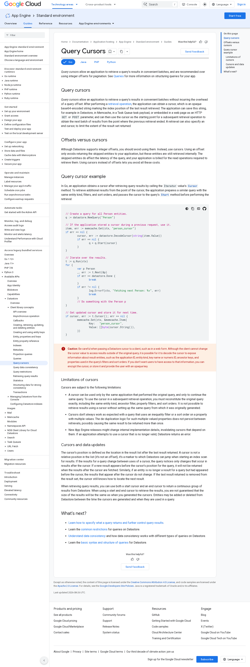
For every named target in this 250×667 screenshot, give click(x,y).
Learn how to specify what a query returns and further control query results (115, 523)
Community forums (114, 614)
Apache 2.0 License (67, 586)
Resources (65, 23)
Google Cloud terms (111, 651)
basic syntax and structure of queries (104, 542)
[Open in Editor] (199, 209)
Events (205, 620)
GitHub (156, 614)
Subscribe (207, 659)
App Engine (21, 15)
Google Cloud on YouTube (216, 632)
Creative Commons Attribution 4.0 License (153, 582)
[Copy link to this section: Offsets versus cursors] (111, 140)
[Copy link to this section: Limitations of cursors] (101, 380)
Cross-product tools (98, 4)
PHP (96, 62)
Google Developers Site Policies (117, 586)
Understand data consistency (87, 536)
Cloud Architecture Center (167, 632)
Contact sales (61, 632)
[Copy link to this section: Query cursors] (94, 90)
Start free (235, 15)
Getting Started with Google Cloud (171, 620)
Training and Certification (166, 638)
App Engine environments (95, 23)
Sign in (241, 4)
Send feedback (194, 51)
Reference (45, 23)
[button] (24, 76)
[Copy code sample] (193, 209)
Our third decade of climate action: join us (150, 651)
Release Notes (111, 626)
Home (64, 41)
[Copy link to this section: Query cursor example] (109, 177)
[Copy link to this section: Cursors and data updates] (109, 445)
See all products (63, 614)
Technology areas (62, 4)
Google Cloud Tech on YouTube (219, 638)
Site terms (91, 651)
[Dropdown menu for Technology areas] (77, 4)
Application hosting (103, 41)
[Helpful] (200, 42)
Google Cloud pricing (65, 620)
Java (83, 62)
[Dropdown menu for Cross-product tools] (115, 4)
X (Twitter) (207, 626)
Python (111, 62)
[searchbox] (24, 35)
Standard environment (55, 15)
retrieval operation (119, 104)
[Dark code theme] (187, 209)
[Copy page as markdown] (121, 51)
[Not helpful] (206, 42)
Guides (27, 23)
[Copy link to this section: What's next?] (90, 514)
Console (192, 4)
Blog (203, 614)
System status (111, 632)
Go (70, 62)
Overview (10, 23)
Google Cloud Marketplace (69, 626)
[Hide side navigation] (44, 660)
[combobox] (160, 4)
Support (107, 620)
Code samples (160, 626)
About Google (61, 651)
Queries (119, 76)
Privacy (77, 651)
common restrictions (94, 529)
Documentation (80, 41)
